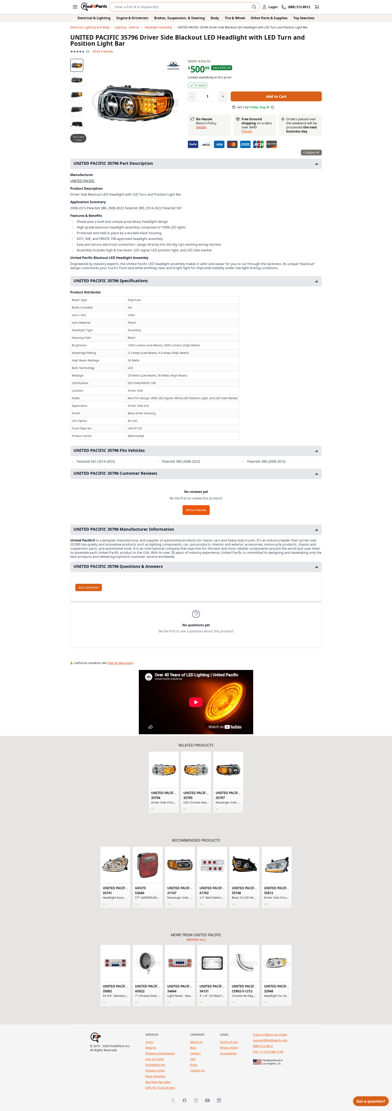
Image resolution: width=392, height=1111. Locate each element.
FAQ (193, 1059)
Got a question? (370, 1101)
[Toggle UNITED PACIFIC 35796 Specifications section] (316, 281)
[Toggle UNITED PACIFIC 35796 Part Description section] (316, 164)
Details (201, 127)
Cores (149, 1042)
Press (193, 1065)
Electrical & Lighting (94, 18)
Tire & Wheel (235, 18)
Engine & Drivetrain (132, 18)
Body (215, 18)
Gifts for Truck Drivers (160, 1088)
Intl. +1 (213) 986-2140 (268, 1052)
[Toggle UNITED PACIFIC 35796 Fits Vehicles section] (316, 451)
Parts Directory (155, 1076)
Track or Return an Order (270, 1034)
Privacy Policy (229, 1048)
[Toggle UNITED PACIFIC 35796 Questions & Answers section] (316, 567)
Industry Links (155, 1070)
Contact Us (197, 1070)
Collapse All (311, 152)
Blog (193, 1048)
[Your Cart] (317, 7)
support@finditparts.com (270, 1040)
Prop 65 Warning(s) (120, 663)
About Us (196, 1042)
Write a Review (103, 51)
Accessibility (228, 1053)
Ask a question (89, 587)
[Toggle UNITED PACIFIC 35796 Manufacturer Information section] (316, 530)
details (247, 131)
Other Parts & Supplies (269, 18)
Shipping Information (160, 1053)
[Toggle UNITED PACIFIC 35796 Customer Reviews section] (316, 474)
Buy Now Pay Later (158, 1082)
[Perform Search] (254, 6)
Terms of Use (229, 1042)
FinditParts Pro (155, 1065)
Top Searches (303, 18)
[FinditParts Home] (94, 7)
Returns (150, 1048)
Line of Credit (154, 1059)
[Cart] (317, 7)
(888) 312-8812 (263, 1046)
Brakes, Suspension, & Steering (179, 18)
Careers (195, 1053)
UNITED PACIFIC (82, 181)
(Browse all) (196, 940)
